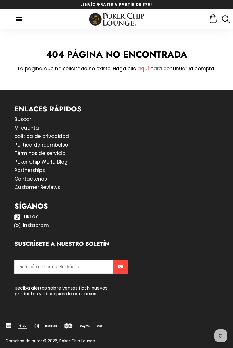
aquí (143, 68)
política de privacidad (41, 136)
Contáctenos (30, 178)
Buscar (22, 119)
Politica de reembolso (41, 144)
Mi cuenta (26, 127)
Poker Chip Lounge (77, 341)
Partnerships (29, 170)
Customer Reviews (37, 187)
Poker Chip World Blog (41, 161)
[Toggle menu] (19, 19)
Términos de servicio (39, 153)
